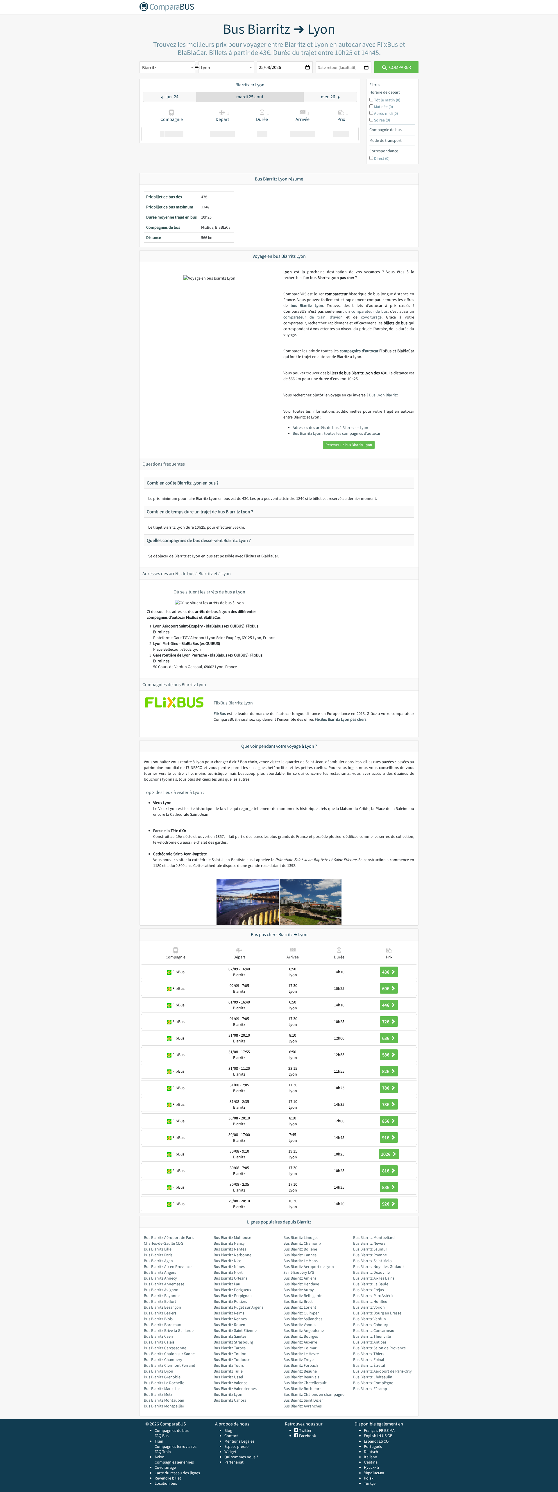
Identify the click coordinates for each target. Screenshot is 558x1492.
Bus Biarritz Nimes (229, 1266)
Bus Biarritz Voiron (369, 1307)
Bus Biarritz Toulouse (232, 1359)
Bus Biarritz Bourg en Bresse (377, 1313)
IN (379, 1435)
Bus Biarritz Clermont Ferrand (169, 1365)
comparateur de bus (369, 311)
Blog (228, 1430)
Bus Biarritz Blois (158, 1318)
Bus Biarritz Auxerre (300, 1342)
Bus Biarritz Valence (230, 1382)
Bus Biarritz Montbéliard (374, 1237)
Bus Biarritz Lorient (299, 1307)
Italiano (370, 1456)
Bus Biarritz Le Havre (301, 1353)
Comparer (399, 67)
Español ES (374, 1441)
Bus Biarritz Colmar (299, 1347)
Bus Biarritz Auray (298, 1289)
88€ (386, 1187)
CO (386, 1441)
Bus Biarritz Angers (160, 1272)
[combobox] (167, 67)
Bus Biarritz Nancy (229, 1243)
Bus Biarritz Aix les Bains (373, 1278)
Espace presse (236, 1446)
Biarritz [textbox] (149, 67)
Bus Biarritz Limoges (300, 1237)
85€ (386, 1121)
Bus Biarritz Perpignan (233, 1295)
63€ (386, 1038)
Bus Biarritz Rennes (230, 1318)
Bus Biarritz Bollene (300, 1249)
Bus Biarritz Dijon (158, 1371)
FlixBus (220, 713)
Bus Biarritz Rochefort (302, 1388)
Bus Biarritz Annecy (160, 1278)
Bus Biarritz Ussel (228, 1377)
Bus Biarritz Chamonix (302, 1243)
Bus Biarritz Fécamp (370, 1388)
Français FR (373, 1430)
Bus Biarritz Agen (158, 1260)
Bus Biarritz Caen (158, 1336)
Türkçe (369, 1483)
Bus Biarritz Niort (228, 1272)
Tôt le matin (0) (387, 100)
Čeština (371, 1462)
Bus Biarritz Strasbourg (233, 1342)
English (370, 1435)
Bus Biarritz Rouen (229, 1324)
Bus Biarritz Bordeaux (162, 1324)
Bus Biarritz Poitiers (230, 1301)
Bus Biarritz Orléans (230, 1278)
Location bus (166, 1483)
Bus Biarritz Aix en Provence (168, 1266)
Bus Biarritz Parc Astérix (373, 1295)
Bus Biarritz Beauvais (301, 1377)
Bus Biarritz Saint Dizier (303, 1400)
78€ (386, 1088)
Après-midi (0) (386, 113)
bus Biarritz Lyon (307, 305)
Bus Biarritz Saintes (230, 1336)
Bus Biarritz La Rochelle (164, 1382)
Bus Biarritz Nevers (369, 1243)
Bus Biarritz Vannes (299, 1324)
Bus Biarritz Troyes (299, 1359)
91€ (386, 1137)
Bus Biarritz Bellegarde (302, 1295)
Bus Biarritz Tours (229, 1365)
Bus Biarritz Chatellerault (305, 1382)
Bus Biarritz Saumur (370, 1249)
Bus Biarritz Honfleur (371, 1301)
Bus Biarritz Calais (159, 1342)
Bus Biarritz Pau (227, 1284)
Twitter (305, 1430)
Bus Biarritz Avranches (302, 1406)
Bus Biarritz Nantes (230, 1249)
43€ (386, 972)
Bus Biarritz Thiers (368, 1353)
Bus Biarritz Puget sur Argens (238, 1307)
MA (392, 1430)
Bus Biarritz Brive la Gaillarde (169, 1330)
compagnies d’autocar (359, 350)
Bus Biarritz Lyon (228, 1394)
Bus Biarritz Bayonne (162, 1295)
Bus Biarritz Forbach (300, 1365)
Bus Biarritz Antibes (370, 1342)
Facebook (307, 1435)
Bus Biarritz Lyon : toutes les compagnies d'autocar (336, 433)
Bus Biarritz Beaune (300, 1371)
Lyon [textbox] (205, 67)
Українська (374, 1472)
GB (389, 1435)
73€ (386, 1104)
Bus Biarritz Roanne (370, 1254)
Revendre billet (168, 1478)
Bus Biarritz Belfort (160, 1301)
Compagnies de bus (172, 1430)
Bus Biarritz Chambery (163, 1359)
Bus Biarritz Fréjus (368, 1289)
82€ (386, 1071)
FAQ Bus (162, 1435)
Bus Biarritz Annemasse (164, 1284)
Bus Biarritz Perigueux (232, 1289)
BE (386, 1430)
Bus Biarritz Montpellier (164, 1406)
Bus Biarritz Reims (229, 1313)
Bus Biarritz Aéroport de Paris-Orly (382, 1371)
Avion (159, 1456)
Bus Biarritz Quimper (301, 1313)
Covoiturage (165, 1467)
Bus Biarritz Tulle (228, 1371)
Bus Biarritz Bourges (300, 1336)
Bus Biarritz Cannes (299, 1254)
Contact (231, 1435)
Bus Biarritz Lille (157, 1249)
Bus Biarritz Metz (158, 1394)
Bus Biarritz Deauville (371, 1272)
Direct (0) (381, 158)
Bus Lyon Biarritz (383, 395)
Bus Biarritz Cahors (230, 1400)
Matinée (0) (383, 106)
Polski (369, 1478)
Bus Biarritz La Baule (370, 1284)
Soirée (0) (382, 120)
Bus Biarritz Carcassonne (165, 1347)
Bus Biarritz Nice (227, 1260)
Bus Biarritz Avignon (161, 1289)
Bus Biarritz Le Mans (300, 1260)
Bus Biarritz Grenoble (162, 1377)
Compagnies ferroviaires (175, 1446)
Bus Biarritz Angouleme (303, 1330)
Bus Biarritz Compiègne (373, 1382)
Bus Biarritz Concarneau (373, 1330)
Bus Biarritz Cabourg (370, 1324)
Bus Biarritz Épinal (368, 1359)
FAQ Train (163, 1451)
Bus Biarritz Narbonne (232, 1254)
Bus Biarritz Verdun (369, 1318)
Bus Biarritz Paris (158, 1254)
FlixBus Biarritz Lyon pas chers (340, 719)
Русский (371, 1467)
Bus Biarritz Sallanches (302, 1318)
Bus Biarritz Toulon (230, 1353)
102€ (386, 1154)
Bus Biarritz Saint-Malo (372, 1260)
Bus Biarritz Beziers (160, 1313)
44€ (386, 1005)
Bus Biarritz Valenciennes (235, 1388)
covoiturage (371, 317)
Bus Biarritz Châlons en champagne (313, 1394)
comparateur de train (304, 317)
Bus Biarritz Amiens (299, 1278)
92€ (386, 1204)
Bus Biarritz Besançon (162, 1307)
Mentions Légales (239, 1441)
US (384, 1435)
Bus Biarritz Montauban (164, 1400)
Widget (230, 1451)
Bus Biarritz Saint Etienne (235, 1330)
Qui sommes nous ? (241, 1456)
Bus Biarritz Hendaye (301, 1284)
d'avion (336, 317)
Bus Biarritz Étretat (369, 1365)
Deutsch (371, 1451)
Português (373, 1446)
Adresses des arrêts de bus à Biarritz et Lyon (330, 427)
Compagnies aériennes (174, 1462)
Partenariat (234, 1462)
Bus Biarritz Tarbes (230, 1347)
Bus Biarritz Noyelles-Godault (378, 1266)
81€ (386, 1170)
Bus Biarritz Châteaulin (372, 1377)
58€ (386, 1055)
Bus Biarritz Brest (298, 1301)
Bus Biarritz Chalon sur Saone (169, 1353)
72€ (386, 1021)
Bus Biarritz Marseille (162, 1388)
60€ (386, 988)
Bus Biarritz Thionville (372, 1336)
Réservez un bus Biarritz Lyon (349, 444)
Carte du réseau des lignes (177, 1472)
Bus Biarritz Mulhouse (232, 1237)
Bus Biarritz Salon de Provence (379, 1347)
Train (159, 1441)
